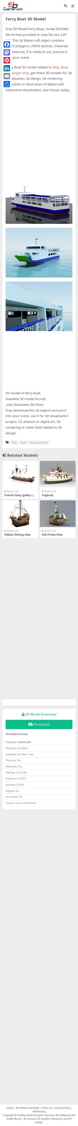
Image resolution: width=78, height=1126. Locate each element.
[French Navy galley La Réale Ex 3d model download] (20, 474)
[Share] (7, 84)
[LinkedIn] (7, 68)
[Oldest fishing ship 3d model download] (20, 513)
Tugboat (47, 495)
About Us (47, 1108)
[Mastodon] (7, 52)
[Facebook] (7, 44)
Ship (56, 67)
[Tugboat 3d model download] (58, 474)
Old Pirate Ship (52, 534)
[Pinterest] (7, 60)
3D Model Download (27, 1108)
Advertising (39, 1111)
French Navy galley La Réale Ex (19, 496)
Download (42, 724)
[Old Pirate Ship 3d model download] (58, 513)
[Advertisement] (39, 135)
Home (9, 1108)
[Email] (7, 76)
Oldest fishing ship (17, 534)
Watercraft (13, 491)
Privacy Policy (62, 1108)
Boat (64, 67)
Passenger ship (17, 73)
